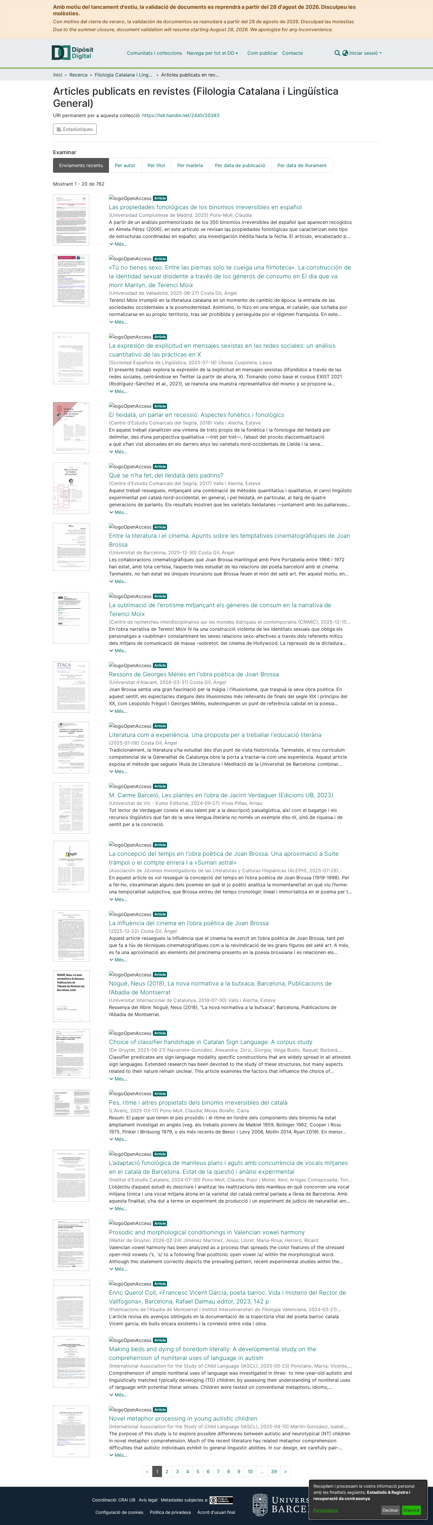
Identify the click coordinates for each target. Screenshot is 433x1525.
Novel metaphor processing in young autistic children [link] (183, 1418)
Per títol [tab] (156, 165)
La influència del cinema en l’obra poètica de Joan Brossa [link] (189, 923)
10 (250, 1471)
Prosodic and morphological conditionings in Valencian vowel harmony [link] (207, 1232)
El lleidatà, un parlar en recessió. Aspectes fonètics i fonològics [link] (196, 414)
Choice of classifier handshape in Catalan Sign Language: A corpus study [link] (211, 1041)
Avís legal (148, 1499)
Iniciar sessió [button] (364, 53)
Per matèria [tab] (190, 165)
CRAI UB (126, 1499)
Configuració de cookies (119, 1512)
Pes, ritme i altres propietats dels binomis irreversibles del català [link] (198, 1102)
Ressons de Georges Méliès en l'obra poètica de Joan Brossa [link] (194, 674)
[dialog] (368, 1499)
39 (274, 1471)
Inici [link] (57, 75)
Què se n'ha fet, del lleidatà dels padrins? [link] (166, 475)
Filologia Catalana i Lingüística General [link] (124, 75)
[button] (337, 52)
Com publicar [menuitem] (262, 53)
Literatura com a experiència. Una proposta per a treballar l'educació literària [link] (215, 734)
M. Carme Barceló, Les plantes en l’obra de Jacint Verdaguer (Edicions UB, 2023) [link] (221, 795)
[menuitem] (212, 53)
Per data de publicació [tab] (240, 165)
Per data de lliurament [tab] (302, 165)
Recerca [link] (78, 75)
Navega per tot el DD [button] (210, 53)
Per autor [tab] (125, 165)
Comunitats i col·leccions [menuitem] (154, 53)
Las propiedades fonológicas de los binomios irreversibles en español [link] (205, 207)
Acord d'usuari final (216, 1512)
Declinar (390, 1510)
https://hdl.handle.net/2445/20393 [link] (180, 115)
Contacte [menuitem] (292, 53)
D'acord (411, 1510)
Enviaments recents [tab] (81, 165)
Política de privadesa (170, 1512)
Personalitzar (325, 1510)
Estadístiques (77, 129)
